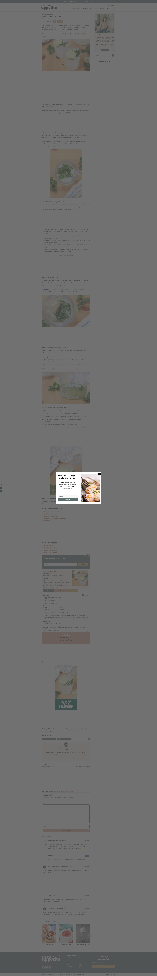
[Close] (99, 474)
